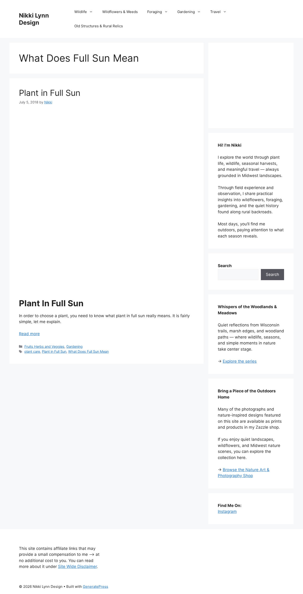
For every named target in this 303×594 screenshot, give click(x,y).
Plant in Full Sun (49, 93)
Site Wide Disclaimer (77, 566)
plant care (32, 351)
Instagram (227, 511)
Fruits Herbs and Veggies (44, 346)
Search (272, 274)
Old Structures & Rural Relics (98, 26)
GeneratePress (95, 586)
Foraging (154, 11)
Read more (29, 333)
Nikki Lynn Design (34, 19)
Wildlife (80, 11)
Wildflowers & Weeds (120, 11)
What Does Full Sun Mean (88, 351)
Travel (215, 11)
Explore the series (240, 361)
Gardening (186, 11)
